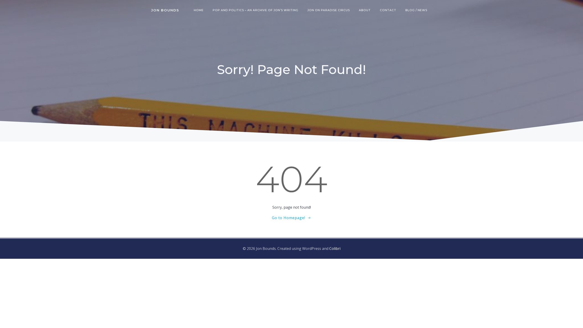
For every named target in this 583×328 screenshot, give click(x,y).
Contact (388, 10)
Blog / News (416, 10)
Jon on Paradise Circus (328, 10)
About (365, 10)
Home (199, 10)
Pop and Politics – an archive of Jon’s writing (255, 10)
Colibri (334, 248)
